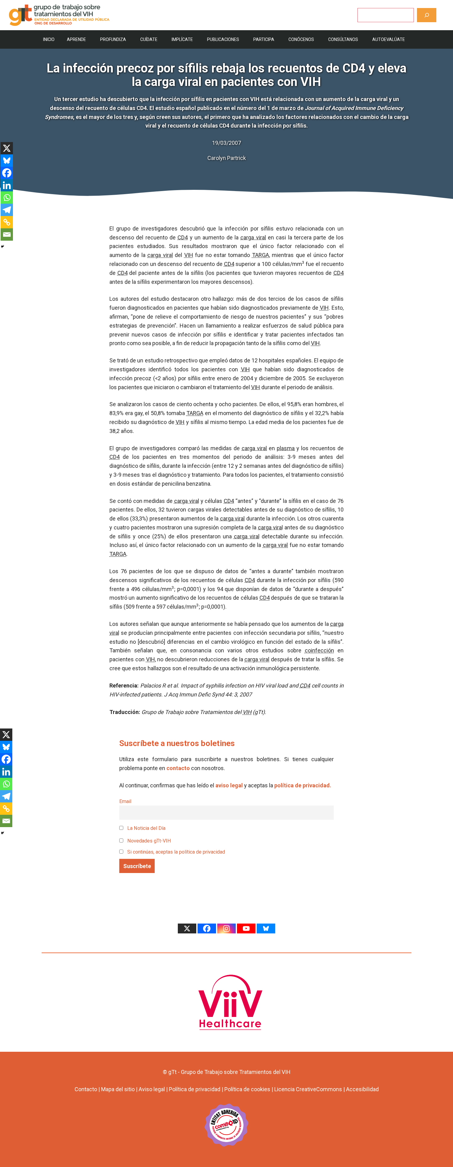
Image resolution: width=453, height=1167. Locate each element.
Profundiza (113, 39)
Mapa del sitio (118, 1089)
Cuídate (148, 39)
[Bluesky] (7, 160)
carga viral (253, 237)
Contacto (86, 1089)
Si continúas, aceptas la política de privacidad (176, 852)
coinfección (319, 650)
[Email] (7, 234)
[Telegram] (7, 210)
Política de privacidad (194, 1089)
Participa (263, 39)
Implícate (182, 39)
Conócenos (301, 39)
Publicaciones (223, 39)
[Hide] (2, 246)
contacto (178, 768)
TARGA (260, 255)
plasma (286, 448)
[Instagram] (226, 928)
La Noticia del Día (145, 828)
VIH (188, 255)
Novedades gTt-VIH (148, 841)
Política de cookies (247, 1089)
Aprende (76, 39)
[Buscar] (426, 15)
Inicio (49, 39)
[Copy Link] (7, 222)
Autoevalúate (388, 39)
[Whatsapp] (7, 197)
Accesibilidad (362, 1089)
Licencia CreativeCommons (308, 1089)
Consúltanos (343, 39)
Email (125, 801)
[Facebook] (7, 173)
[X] (7, 148)
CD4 (183, 237)
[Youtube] (246, 928)
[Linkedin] (7, 185)
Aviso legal (152, 1089)
